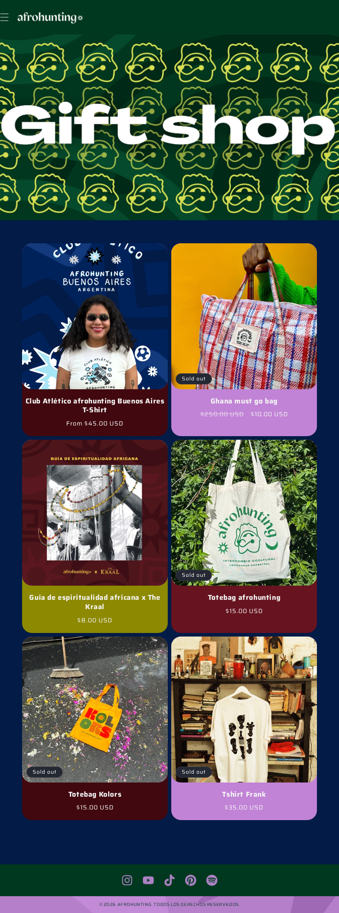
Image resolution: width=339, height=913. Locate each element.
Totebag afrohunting (244, 597)
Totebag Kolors (94, 794)
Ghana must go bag (244, 401)
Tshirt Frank (244, 794)
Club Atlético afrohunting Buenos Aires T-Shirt (95, 406)
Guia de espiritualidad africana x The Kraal (94, 602)
